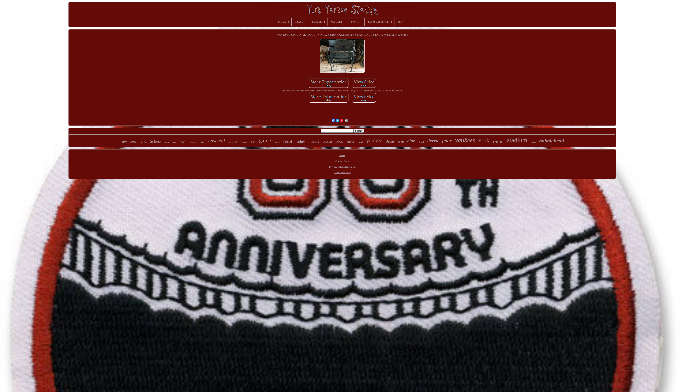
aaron (277, 142)
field (143, 142)
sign (253, 141)
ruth (166, 142)
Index (342, 155)
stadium (517, 140)
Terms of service (342, 172)
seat (134, 141)
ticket (390, 141)
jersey (339, 141)
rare (124, 141)
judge (300, 141)
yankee (374, 140)
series (183, 141)
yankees (465, 140)
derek (433, 140)
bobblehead (551, 140)
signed (287, 141)
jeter (447, 140)
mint (203, 142)
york (483, 140)
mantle (313, 141)
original (498, 141)
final (360, 142)
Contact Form (342, 161)
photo (350, 141)
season (327, 141)
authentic (233, 142)
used (400, 141)
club (411, 140)
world (533, 142)
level (421, 142)
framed (244, 142)
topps (174, 143)
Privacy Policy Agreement (342, 166)
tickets (155, 141)
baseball (216, 140)
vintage (193, 142)
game (265, 140)
